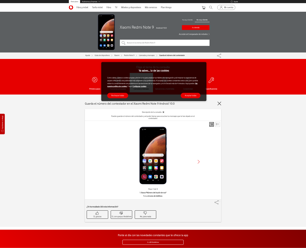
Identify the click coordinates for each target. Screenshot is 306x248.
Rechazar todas (117, 95)
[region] (153, 81)
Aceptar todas (190, 95)
